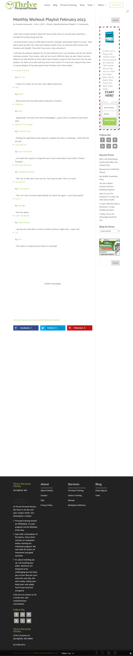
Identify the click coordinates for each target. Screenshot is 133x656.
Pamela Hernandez (24, 24)
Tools (90, 5)
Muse (20, 111)
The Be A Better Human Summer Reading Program (107, 186)
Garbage (21, 205)
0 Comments (83, 24)
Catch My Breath (22, 215)
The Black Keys (24, 131)
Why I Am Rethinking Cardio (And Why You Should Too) (108, 162)
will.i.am (21, 77)
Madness (19, 104)
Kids (17, 87)
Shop (82, 5)
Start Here (116, 5)
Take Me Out (20, 145)
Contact (44, 495)
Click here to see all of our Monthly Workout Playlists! (36, 320)
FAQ (42, 500)
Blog (55, 5)
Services (73, 484)
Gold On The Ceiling (23, 124)
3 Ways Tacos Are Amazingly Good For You (108, 217)
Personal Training (68, 5)
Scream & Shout (22, 70)
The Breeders (23, 188)
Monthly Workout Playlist (64, 24)
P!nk (20, 239)
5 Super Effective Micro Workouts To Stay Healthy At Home (109, 206)
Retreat (71, 500)
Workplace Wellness (77, 505)
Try (16, 232)
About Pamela (47, 490)
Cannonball (20, 182)
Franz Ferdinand (25, 151)
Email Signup (101, 490)
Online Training (75, 495)
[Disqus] (52, 363)
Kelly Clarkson (24, 222)
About (101, 5)
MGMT (20, 94)
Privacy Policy (46, 505)
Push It (18, 199)
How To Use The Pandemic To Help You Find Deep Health (109, 196)
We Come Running (23, 165)
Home (47, 5)
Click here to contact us (23, 594)
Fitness (49, 24)
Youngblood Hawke (26, 172)
